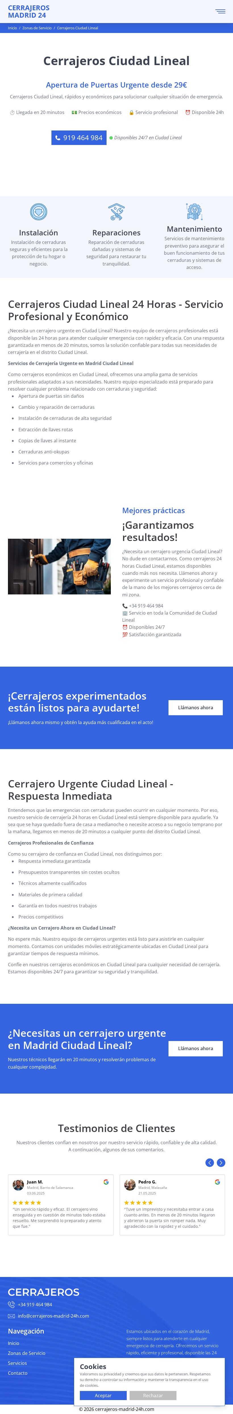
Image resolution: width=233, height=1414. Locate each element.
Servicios (17, 1363)
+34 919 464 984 (35, 1304)
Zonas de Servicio (26, 1353)
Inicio (13, 1343)
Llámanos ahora (195, 707)
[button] (209, 1162)
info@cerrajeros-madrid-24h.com (53, 1316)
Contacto (18, 1373)
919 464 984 (83, 137)
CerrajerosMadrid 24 (28, 11)
